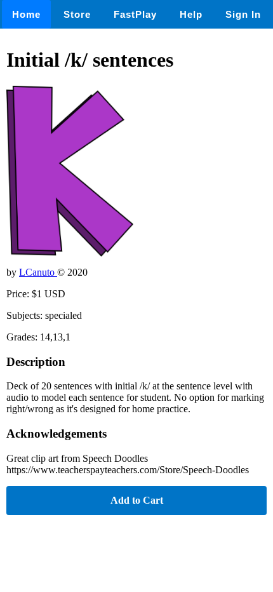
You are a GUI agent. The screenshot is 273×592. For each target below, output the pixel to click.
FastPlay (135, 14)
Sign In (243, 14)
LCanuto (38, 272)
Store (77, 14)
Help (191, 14)
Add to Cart (136, 500)
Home (26, 14)
